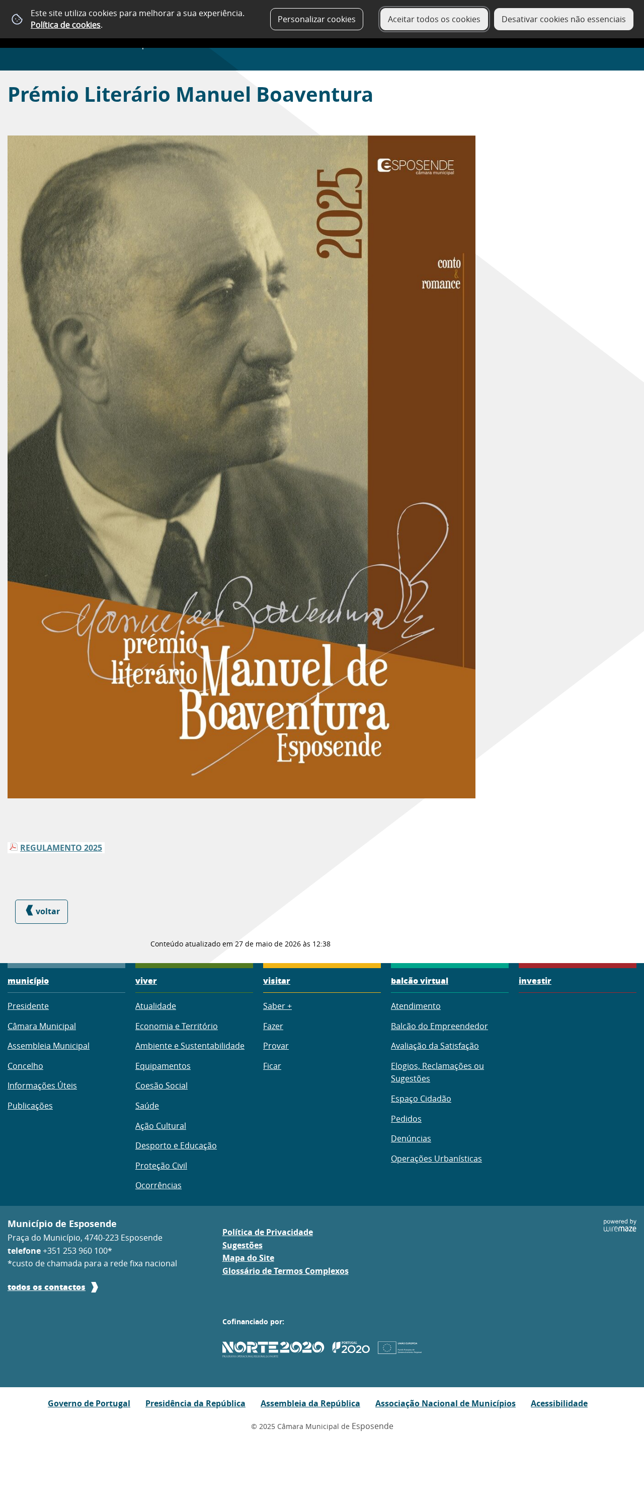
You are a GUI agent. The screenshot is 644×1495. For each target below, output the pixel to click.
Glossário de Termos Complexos (285, 1270)
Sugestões (242, 1245)
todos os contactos (47, 1287)
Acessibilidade (559, 1403)
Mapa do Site (248, 1257)
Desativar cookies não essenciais (564, 19)
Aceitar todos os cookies (434, 19)
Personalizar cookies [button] (317, 19)
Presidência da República (195, 1403)
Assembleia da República (310, 1403)
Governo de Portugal (89, 1403)
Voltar (48, 911)
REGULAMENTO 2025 (61, 847)
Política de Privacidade (267, 1232)
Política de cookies (66, 24)
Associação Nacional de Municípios (445, 1403)
